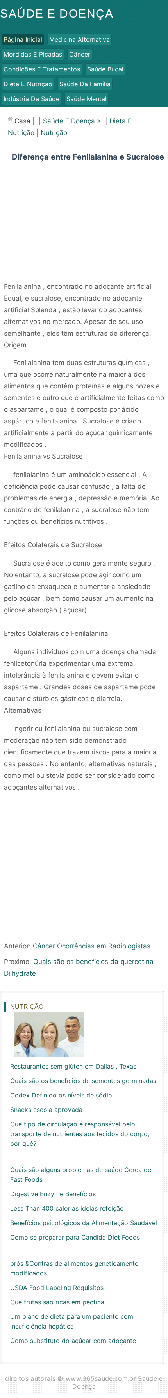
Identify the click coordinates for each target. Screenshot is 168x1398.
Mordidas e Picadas (33, 54)
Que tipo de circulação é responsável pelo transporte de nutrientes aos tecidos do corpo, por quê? (79, 1133)
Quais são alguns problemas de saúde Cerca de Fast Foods (80, 1174)
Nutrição (54, 133)
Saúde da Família (85, 84)
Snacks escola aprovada (46, 1109)
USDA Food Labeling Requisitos (57, 1287)
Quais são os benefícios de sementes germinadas (83, 1081)
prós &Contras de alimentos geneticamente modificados (74, 1268)
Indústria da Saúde (31, 99)
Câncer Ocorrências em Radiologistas (91, 946)
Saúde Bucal (105, 69)
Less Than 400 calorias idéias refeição (67, 1208)
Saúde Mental (86, 99)
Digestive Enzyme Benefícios (53, 1194)
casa (22, 121)
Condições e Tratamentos (42, 69)
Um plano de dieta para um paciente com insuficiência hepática (71, 1321)
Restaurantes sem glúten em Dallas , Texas (73, 1066)
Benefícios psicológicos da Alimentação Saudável (83, 1223)
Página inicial (23, 39)
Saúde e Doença (56, 13)
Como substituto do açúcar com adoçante (73, 1341)
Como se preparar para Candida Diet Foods (75, 1237)
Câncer (79, 54)
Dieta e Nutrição (28, 84)
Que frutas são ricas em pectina (57, 1302)
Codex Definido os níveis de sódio (61, 1095)
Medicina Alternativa (79, 39)
